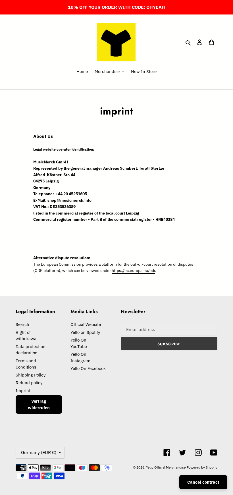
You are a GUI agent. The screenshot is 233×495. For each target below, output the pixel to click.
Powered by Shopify (202, 467)
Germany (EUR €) (38, 452)
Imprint (23, 390)
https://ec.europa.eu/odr (133, 270)
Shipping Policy (30, 375)
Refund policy (29, 382)
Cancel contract (203, 482)
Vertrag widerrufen (39, 404)
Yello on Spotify (85, 332)
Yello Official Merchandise (166, 467)
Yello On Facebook (88, 368)
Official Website (85, 324)
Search (22, 324)
